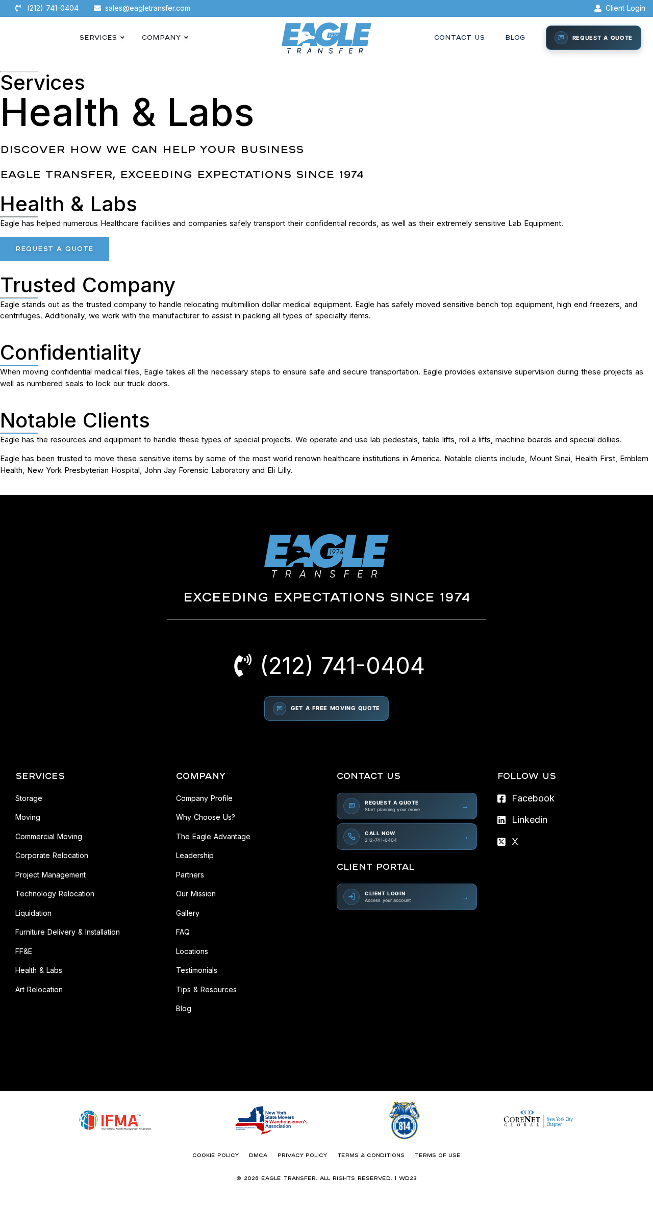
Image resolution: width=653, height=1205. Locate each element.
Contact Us (459, 37)
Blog (515, 37)
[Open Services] (122, 37)
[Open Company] (186, 37)
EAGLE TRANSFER (288, 1178)
